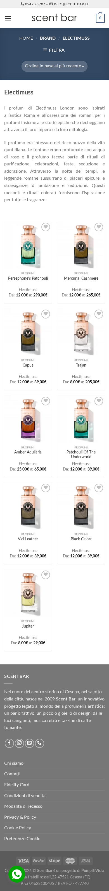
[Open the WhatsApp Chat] (16, 874)
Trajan (81, 365)
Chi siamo (13, 763)
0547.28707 (35, 4)
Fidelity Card (16, 785)
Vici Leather (28, 539)
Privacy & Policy (20, 817)
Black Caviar (81, 539)
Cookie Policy (17, 828)
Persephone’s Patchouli (28, 279)
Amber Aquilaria (28, 452)
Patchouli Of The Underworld (81, 454)
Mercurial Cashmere (81, 279)
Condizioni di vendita (25, 795)
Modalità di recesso (23, 806)
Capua (28, 365)
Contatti (12, 774)
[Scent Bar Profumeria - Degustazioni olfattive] (54, 18)
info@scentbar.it (71, 4)
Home (26, 38)
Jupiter (28, 626)
